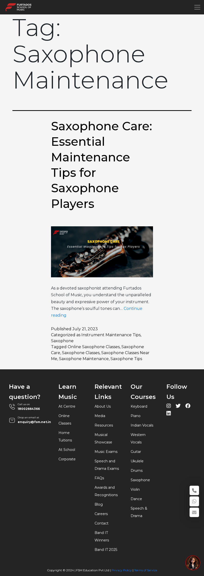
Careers (101, 514)
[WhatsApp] (194, 501)
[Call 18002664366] (194, 490)
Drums (137, 470)
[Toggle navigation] (197, 7)
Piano (136, 416)
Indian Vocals (142, 425)
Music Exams (106, 451)
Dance (136, 499)
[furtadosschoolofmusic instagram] (168, 406)
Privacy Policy (121, 570)
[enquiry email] (194, 512)
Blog (99, 504)
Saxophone (62, 340)
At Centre (66, 406)
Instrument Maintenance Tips (111, 335)
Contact (101, 523)
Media (100, 416)
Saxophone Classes (81, 352)
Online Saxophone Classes (94, 346)
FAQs (99, 478)
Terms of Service (145, 570)
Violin (135, 489)
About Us (103, 406)
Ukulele (137, 461)
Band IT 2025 (106, 549)
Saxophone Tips (126, 358)
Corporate (67, 459)
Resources (104, 425)
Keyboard (139, 406)
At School (66, 449)
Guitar (136, 451)
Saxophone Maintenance (84, 358)
